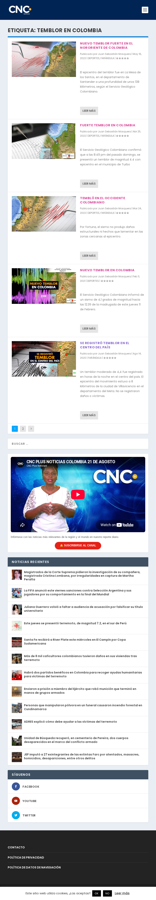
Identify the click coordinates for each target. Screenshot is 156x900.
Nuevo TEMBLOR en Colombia (107, 270)
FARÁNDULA (107, 58)
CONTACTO (16, 847)
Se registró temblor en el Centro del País (104, 345)
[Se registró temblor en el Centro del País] (44, 359)
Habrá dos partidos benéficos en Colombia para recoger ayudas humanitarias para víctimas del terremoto (83, 674)
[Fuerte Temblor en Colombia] (44, 141)
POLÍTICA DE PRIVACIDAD (26, 857)
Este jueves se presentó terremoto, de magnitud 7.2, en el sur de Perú (75, 623)
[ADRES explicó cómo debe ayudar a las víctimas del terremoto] (17, 724)
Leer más (89, 111)
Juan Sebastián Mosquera (114, 54)
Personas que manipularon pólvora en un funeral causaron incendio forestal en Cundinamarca (83, 707)
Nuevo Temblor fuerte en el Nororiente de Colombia (106, 45)
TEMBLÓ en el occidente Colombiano (102, 200)
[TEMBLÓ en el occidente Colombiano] (44, 214)
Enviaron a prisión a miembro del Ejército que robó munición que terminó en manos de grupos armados (80, 691)
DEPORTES (94, 58)
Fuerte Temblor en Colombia (107, 125)
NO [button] (107, 893)
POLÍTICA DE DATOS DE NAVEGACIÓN (34, 867)
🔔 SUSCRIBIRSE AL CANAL (78, 545)
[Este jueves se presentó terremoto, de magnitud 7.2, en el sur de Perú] (17, 626)
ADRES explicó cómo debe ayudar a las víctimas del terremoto (70, 722)
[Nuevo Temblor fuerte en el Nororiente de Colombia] (44, 59)
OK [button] (97, 893)
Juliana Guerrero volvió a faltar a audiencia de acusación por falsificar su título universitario (83, 609)
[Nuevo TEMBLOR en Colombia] (44, 286)
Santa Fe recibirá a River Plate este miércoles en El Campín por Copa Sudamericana (75, 641)
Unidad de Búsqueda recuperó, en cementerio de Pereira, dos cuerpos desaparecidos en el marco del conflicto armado (76, 740)
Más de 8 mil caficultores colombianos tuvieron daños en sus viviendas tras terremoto (80, 658)
